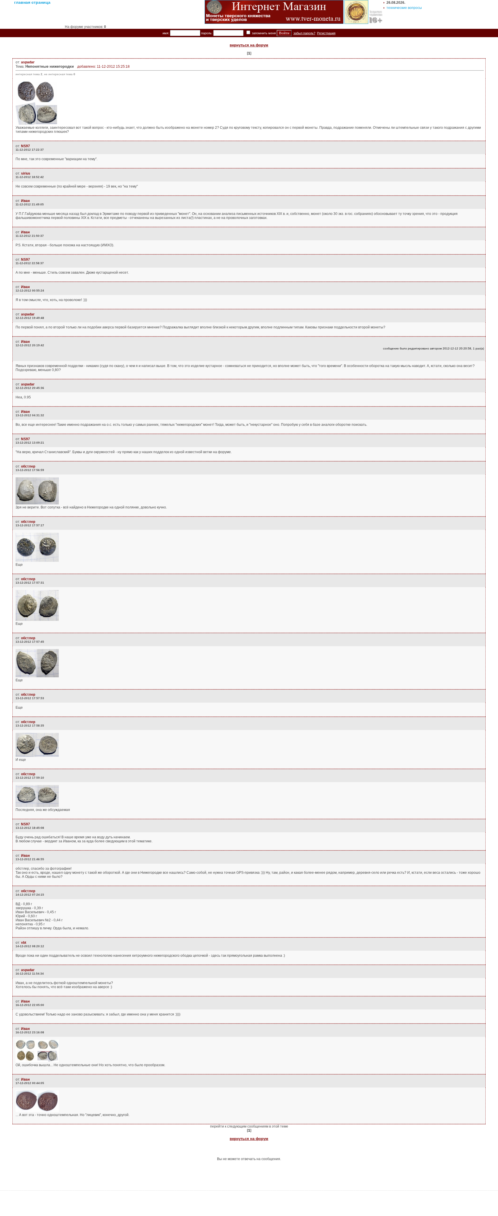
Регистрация (326, 33)
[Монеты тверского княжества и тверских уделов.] (274, 23)
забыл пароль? (304, 33)
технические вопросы (404, 8)
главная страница (32, 2)
